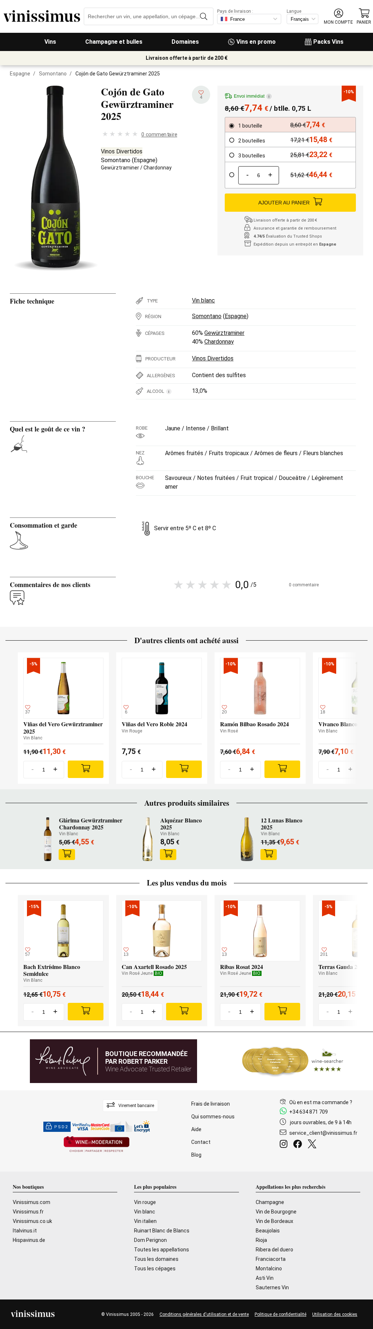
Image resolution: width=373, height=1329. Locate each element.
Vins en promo (256, 41)
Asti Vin (265, 1278)
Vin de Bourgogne (276, 1212)
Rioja (261, 1240)
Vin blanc (203, 300)
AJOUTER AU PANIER (284, 203)
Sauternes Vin (272, 1287)
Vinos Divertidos (121, 151)
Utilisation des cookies (334, 1314)
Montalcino (269, 1268)
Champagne (270, 1202)
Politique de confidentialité (280, 1314)
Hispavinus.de (29, 1240)
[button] (338, 16)
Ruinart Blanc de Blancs (161, 1231)
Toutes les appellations (161, 1249)
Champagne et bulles (113, 41)
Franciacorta (271, 1259)
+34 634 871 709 (308, 1112)
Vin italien (145, 1221)
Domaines (185, 41)
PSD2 (61, 1127)
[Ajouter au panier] (66, 854)
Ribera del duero (274, 1249)
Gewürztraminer (120, 168)
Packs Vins (328, 41)
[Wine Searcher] (292, 1061)
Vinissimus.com (31, 1202)
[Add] (85, 769)
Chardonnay (158, 168)
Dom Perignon (150, 1240)
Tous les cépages (155, 1268)
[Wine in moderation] (96, 1144)
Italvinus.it (25, 1231)
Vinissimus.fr (28, 1212)
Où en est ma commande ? (320, 1102)
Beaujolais (268, 1231)
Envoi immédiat (252, 96)
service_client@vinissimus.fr (323, 1133)
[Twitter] (313, 1145)
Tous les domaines (156, 1259)
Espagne (20, 74)
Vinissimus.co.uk (32, 1221)
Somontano (53, 74)
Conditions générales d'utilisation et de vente (204, 1314)
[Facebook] (299, 1145)
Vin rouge (145, 1202)
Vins (50, 41)
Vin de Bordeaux (274, 1221)
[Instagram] (285, 1145)
